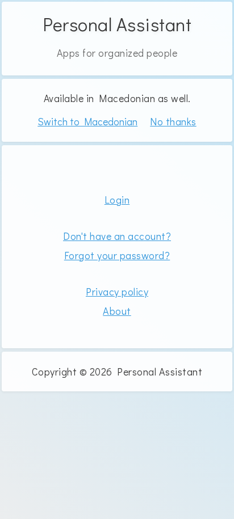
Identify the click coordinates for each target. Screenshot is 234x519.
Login (117, 199)
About (117, 311)
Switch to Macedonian (87, 122)
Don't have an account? (117, 236)
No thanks (173, 121)
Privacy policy (117, 291)
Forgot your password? (117, 255)
